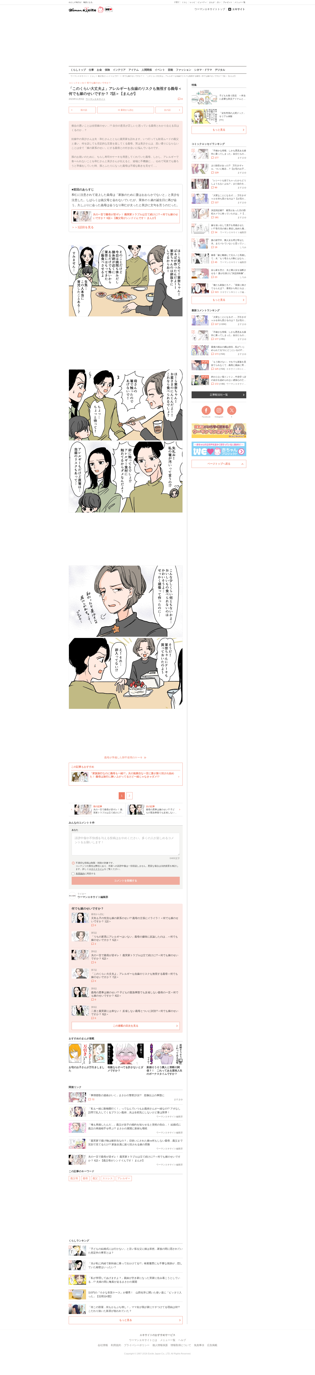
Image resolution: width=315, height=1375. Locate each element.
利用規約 (80, 873)
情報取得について (181, 1345)
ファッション (183, 69)
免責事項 (199, 1345)
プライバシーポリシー (136, 1345)
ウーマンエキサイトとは (143, 1340)
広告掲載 (212, 1345)
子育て (177, 2)
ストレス (107, 1178)
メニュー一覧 (239, 2)
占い (219, 2)
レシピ (192, 2)
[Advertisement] (157, 40)
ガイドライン (97, 869)
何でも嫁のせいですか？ (99, 83)
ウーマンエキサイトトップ (210, 9)
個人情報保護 (160, 1345)
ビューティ (202, 2)
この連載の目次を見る (125, 1025)
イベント (160, 69)
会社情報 (103, 1345)
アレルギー (123, 1178)
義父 (95, 1178)
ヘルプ (182, 1340)
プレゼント (227, 2)
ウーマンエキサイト (95, 99)
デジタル (220, 69)
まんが (212, 2)
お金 (99, 69)
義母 (85, 1178)
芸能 (170, 69)
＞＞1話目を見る (83, 227)
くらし (184, 2)
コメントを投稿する (125, 880)
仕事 (91, 69)
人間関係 (147, 69)
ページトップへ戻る (218, 463)
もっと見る (125, 1320)
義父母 (74, 1178)
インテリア (119, 69)
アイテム (134, 69)
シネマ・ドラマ (203, 69)
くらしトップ (78, 69)
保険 (107, 69)
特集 (194, 85)
